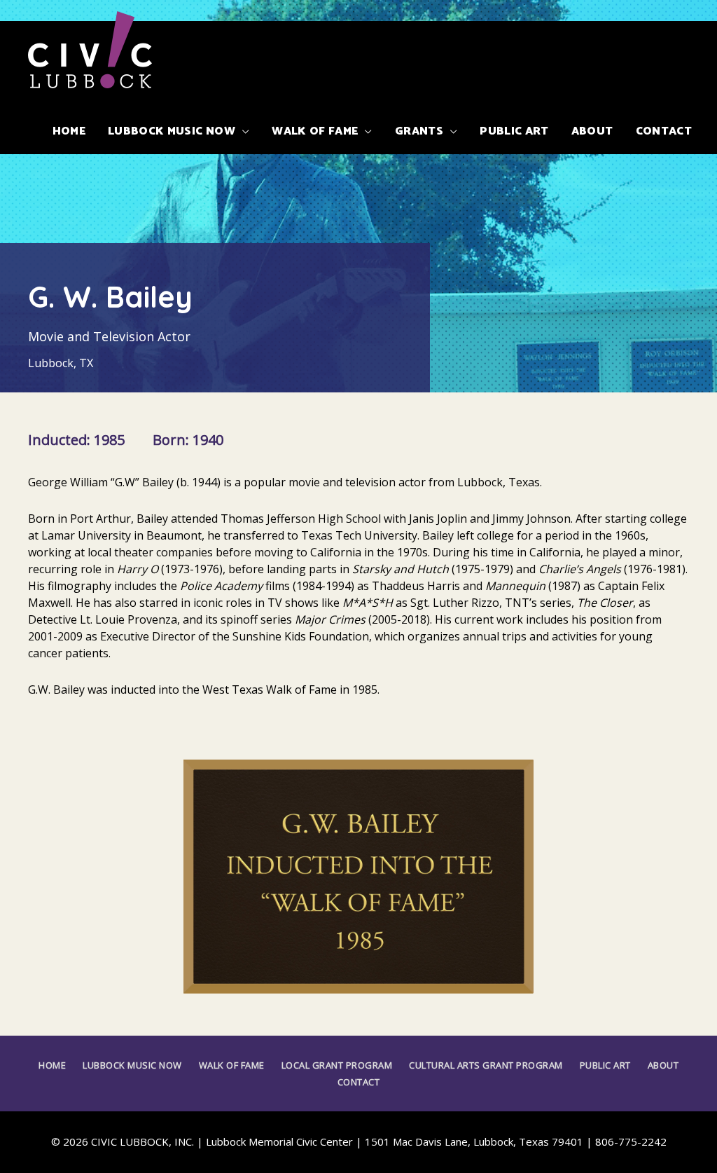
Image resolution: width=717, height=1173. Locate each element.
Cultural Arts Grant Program (486, 1065)
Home (52, 1065)
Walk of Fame (232, 1065)
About (663, 1065)
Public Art (605, 1065)
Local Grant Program (337, 1065)
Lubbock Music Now (132, 1065)
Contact (358, 1082)
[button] (178, 131)
